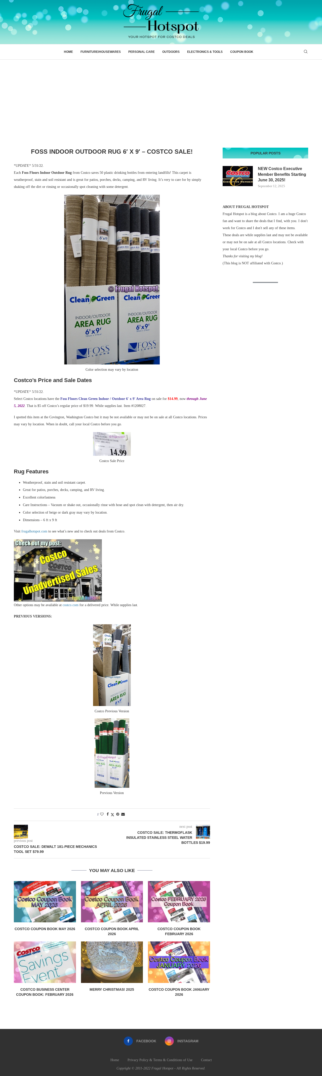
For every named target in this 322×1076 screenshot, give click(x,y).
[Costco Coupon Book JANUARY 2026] (179, 962)
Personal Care (141, 52)
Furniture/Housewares (100, 52)
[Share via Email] (123, 814)
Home (68, 52)
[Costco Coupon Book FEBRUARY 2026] (179, 901)
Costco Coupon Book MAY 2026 (45, 929)
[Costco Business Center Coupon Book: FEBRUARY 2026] (45, 962)
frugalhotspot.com (34, 531)
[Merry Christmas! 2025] (112, 962)
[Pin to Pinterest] (117, 814)
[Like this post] (102, 814)
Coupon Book (241, 52)
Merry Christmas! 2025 (112, 989)
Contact (206, 1060)
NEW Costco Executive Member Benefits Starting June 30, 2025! (282, 174)
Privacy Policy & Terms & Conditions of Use (160, 1060)
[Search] (305, 52)
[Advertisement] (161, 97)
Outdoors (171, 52)
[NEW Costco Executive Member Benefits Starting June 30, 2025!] (238, 176)
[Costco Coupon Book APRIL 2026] (112, 901)
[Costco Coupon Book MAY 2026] (45, 901)
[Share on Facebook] (108, 814)
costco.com (70, 605)
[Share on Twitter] (112, 814)
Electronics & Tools (205, 52)
